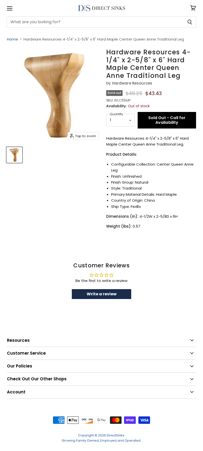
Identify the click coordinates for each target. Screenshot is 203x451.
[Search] (189, 22)
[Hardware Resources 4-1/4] (14, 155)
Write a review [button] (102, 294)
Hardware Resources (132, 83)
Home (12, 39)
